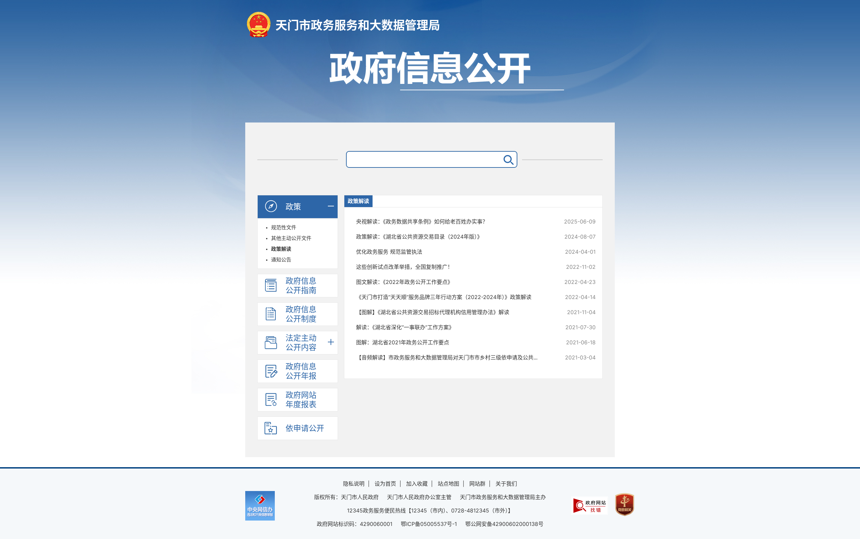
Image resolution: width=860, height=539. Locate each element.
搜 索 (507, 159)
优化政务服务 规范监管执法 (453, 251)
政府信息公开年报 (301, 371)
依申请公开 (305, 428)
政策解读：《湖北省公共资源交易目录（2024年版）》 (453, 236)
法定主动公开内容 (301, 342)
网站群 (477, 483)
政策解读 (281, 249)
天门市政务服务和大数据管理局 (357, 25)
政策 (293, 206)
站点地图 (448, 483)
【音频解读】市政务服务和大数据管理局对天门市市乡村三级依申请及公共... (453, 357)
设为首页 (385, 483)
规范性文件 (283, 227)
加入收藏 (417, 483)
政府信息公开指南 (301, 285)
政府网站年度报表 (301, 399)
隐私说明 (353, 483)
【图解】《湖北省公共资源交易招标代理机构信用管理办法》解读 (453, 312)
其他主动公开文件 (291, 238)
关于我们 (506, 483)
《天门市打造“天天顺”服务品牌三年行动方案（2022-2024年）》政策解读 (453, 297)
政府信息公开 (430, 83)
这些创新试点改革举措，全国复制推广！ (453, 266)
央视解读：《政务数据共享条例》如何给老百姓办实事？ (453, 221)
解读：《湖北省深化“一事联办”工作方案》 (453, 327)
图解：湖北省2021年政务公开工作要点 (453, 342)
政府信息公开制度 (301, 314)
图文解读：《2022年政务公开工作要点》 (453, 282)
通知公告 (281, 259)
